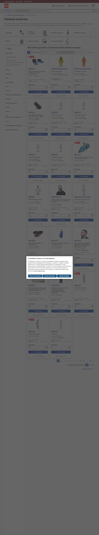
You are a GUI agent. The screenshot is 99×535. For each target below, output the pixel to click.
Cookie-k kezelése (49, 276)
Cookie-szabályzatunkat (39, 271)
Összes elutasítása (35, 276)
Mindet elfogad (64, 276)
